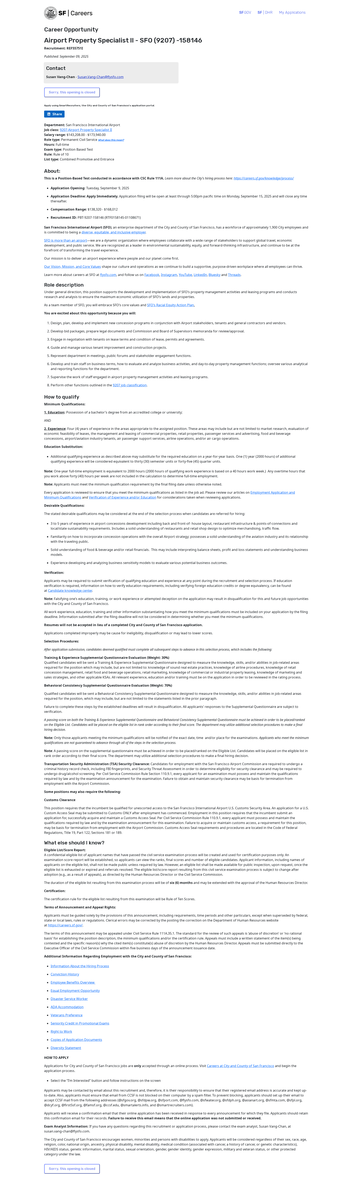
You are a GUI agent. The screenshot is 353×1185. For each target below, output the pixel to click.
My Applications (292, 12)
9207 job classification (130, 385)
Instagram (169, 274)
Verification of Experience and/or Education (122, 497)
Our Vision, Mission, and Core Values (72, 266)
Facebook (151, 274)
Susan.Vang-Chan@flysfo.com (101, 77)
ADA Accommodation (67, 1007)
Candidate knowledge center (70, 590)
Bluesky (214, 274)
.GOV (245, 12)
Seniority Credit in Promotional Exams (80, 1023)
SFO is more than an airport (65, 240)
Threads (234, 274)
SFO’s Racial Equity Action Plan (170, 305)
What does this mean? (111, 140)
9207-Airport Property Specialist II (86, 130)
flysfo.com (108, 274)
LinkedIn (200, 274)
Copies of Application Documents (76, 1039)
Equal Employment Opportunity (75, 990)
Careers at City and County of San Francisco (240, 1066)
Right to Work (61, 1031)
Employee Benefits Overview (73, 982)
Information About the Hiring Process (80, 966)
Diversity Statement (66, 1048)
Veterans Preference (67, 1015)
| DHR (265, 12)
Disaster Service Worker (69, 999)
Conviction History (65, 974)
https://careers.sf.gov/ (65, 925)
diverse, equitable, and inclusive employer (113, 232)
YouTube (185, 274)
